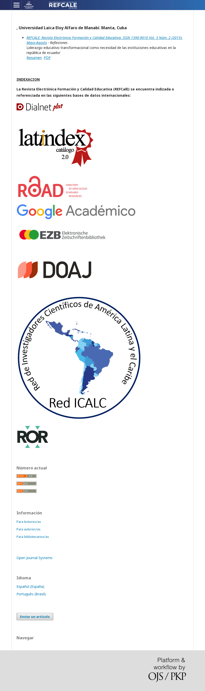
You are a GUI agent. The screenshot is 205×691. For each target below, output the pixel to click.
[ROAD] (53, 197)
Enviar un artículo (35, 616)
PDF (47, 57)
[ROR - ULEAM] (32, 447)
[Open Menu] (17, 5)
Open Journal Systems (34, 557)
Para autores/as (28, 529)
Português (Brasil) (31, 594)
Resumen (34, 57)
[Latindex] (56, 167)
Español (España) (30, 586)
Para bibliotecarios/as (32, 536)
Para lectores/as (28, 521)
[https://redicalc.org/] (79, 418)
